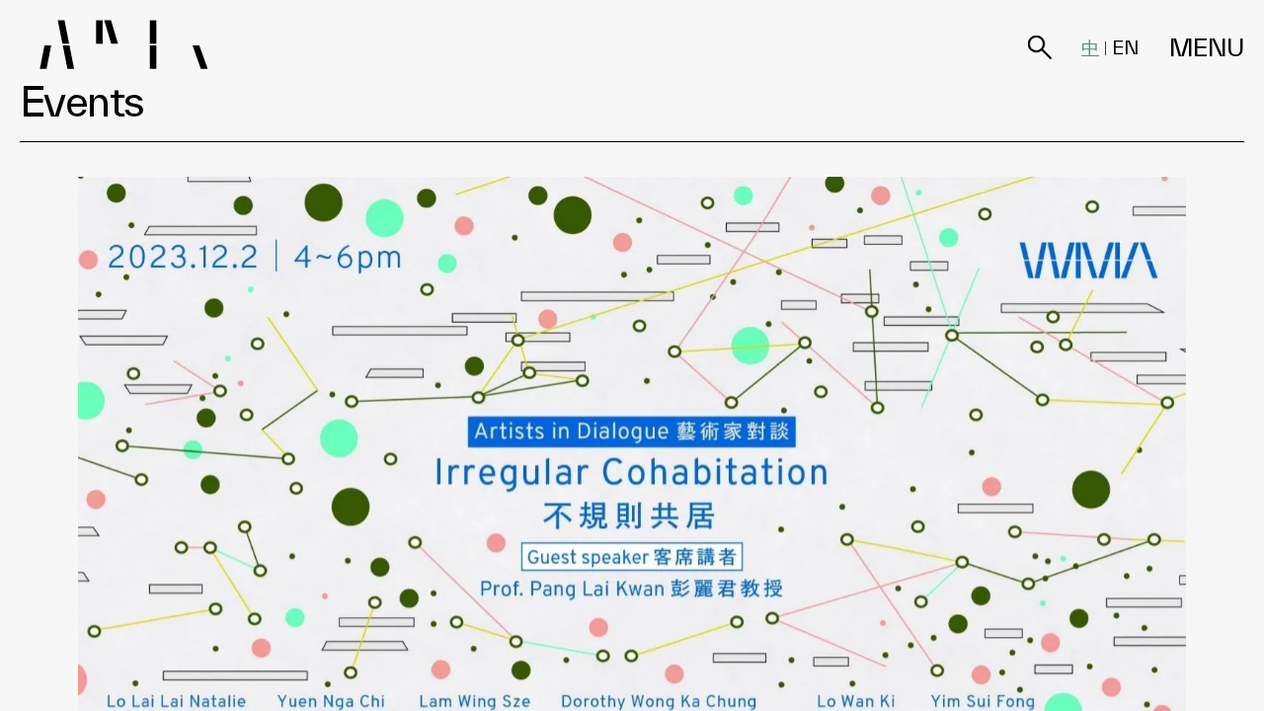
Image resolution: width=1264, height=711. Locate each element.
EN (1126, 47)
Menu (1206, 48)
